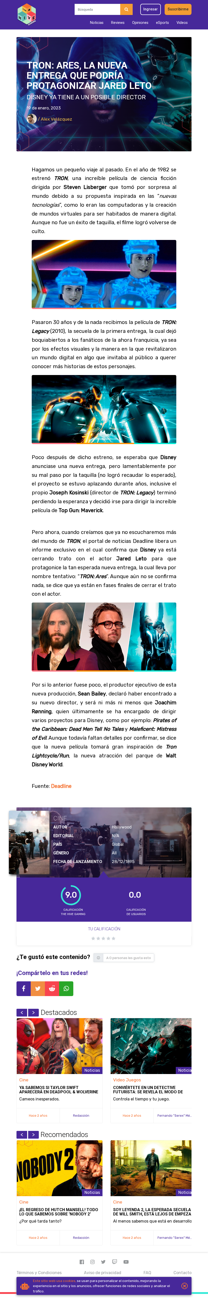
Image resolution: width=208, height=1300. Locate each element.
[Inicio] (26, 14)
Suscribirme (178, 9)
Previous (21, 1012)
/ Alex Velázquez (54, 119)
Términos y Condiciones (39, 1272)
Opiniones (140, 23)
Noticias (96, 23)
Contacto (183, 1272)
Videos (182, 23)
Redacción (81, 1115)
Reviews (118, 23)
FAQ (147, 1272)
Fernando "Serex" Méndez (178, 1115)
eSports (162, 23)
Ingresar (150, 9)
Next (33, 1012)
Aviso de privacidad (102, 1272)
